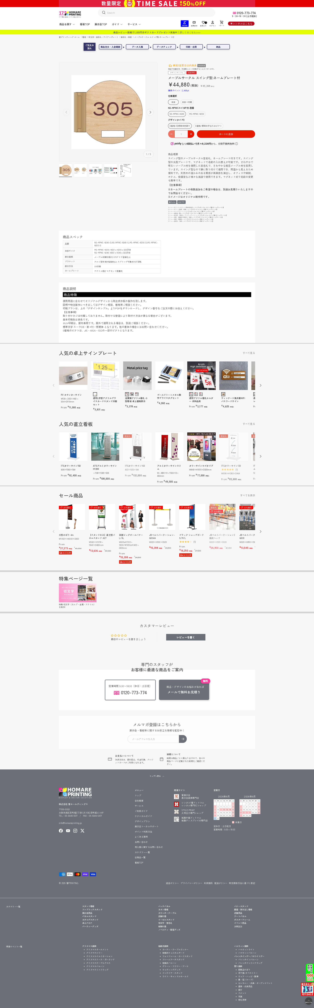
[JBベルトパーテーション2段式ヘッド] (222, 517)
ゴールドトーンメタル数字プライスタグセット (169, 396)
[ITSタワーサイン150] (73, 446)
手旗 (240, 996)
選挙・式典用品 (245, 986)
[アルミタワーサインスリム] (169, 446)
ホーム (170, 207)
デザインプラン (142, 821)
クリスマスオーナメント (97, 949)
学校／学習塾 (178, 219)
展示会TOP (101, 24)
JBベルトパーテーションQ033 (251, 536)
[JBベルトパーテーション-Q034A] (162, 517)
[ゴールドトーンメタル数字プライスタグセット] (169, 375)
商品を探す (65, 24)
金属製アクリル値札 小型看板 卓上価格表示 (136, 400)
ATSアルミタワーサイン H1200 (105, 467)
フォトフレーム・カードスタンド (177, 956)
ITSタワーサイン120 (231, 465)
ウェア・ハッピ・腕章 (248, 976)
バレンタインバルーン (248, 959)
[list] (108, 112)
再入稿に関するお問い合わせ (149, 847)
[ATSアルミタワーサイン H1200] (105, 446)
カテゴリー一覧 (142, 852)
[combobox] (156, 12)
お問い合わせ (141, 841)
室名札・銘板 (126, 37)
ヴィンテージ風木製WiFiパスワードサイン (233, 400)
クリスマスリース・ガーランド (100, 959)
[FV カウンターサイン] (73, 375)
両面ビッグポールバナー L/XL (131, 536)
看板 (84, 37)
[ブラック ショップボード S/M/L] (192, 517)
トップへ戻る (155, 776)
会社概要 (139, 800)
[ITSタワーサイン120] (233, 446)
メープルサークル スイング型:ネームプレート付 (154, 37)
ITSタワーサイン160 (135, 465)
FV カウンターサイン (71, 394)
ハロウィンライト (246, 949)
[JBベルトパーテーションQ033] (252, 517)
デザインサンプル (176, 72)
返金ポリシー (172, 883)
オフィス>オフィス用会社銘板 (183, 207)
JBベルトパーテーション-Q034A (162, 536)
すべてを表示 (247, 495)
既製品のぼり (244, 969)
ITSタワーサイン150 (71, 465)
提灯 (240, 989)
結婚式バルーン (169, 962)
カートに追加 (226, 134)
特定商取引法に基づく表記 (242, 883)
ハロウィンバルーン (247, 952)
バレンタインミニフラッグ (250, 962)
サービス (132, 24)
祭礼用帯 (242, 999)
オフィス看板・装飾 (180, 209)
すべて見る (249, 353)
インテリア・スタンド (172, 972)
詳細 (129, 249)
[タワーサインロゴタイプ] (201, 446)
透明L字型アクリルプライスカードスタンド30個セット (105, 401)
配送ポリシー (220, 883)
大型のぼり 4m (66, 534)
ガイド (115, 24)
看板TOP (85, 24)
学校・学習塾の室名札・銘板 (183, 217)
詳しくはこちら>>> (190, 32)
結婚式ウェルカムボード (173, 952)
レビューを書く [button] (185, 637)
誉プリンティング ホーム (69, 37)
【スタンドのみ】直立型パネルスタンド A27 (102, 536)
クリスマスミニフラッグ (97, 969)
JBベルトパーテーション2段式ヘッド (222, 536)
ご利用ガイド (141, 811)
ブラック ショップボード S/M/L (191, 536)
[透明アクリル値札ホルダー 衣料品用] (201, 375)
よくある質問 (141, 836)
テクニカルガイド (143, 816)
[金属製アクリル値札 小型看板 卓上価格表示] (137, 375)
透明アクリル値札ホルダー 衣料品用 (201, 400)
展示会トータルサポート (147, 826)
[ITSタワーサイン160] (137, 446)
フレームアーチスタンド (173, 959)
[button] (221, 23)
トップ (138, 795)
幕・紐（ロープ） (246, 979)
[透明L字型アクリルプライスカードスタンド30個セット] (105, 375)
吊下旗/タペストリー (248, 972)
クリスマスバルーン (95, 966)
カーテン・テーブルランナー (175, 949)
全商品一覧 (177, 213)
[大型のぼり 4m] (72, 517)
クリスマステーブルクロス (98, 962)
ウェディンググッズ (171, 969)
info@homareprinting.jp (70, 822)
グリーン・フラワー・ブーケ (175, 966)
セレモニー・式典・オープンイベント (255, 983)
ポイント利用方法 (143, 831)
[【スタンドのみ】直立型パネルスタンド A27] (102, 517)
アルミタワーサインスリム (169, 467)
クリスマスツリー (94, 952)
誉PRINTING (72, 883)
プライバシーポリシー (191, 883)
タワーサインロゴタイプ (201, 465)
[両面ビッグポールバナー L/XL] (132, 517)
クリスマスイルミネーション (99, 956)
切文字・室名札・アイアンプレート (103, 37)
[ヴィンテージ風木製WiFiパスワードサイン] (233, 375)
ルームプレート (178, 211)
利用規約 (208, 883)
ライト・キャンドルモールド (175, 976)
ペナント (242, 993)
